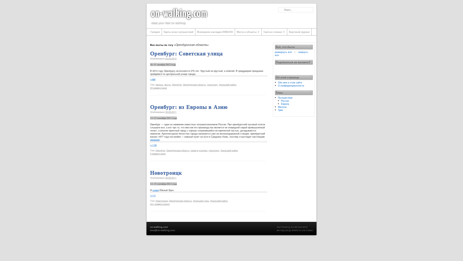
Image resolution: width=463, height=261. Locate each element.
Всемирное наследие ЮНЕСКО (215, 32)
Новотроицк (166, 172)
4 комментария (158, 153)
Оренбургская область (194, 84)
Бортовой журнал (299, 32)
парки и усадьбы (198, 150)
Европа (285, 103)
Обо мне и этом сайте (290, 82)
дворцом (155, 139)
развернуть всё (283, 52)
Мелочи (282, 107)
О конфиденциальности (291, 85)
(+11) (153, 195)
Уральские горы (201, 200)
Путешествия (285, 97)
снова (155, 190)
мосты (167, 84)
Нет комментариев (159, 204)
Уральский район (227, 84)
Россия (285, 100)
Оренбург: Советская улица (186, 53)
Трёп (280, 110)
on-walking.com (179, 14)
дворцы (159, 84)
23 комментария (158, 87)
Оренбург (177, 84)
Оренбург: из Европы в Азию (189, 107)
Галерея (155, 32)
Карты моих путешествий (178, 32)
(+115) (153, 145)
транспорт (212, 84)
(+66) (153, 79)
